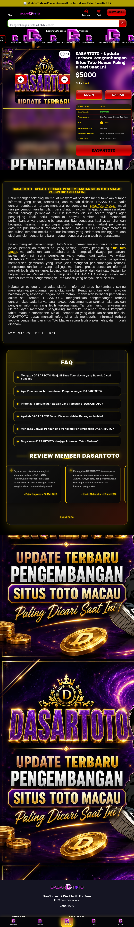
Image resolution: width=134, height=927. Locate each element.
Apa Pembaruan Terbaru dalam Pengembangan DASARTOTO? (61, 391)
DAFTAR (118, 94)
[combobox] (63, 23)
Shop (10, 15)
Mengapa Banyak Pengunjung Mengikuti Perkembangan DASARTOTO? (67, 428)
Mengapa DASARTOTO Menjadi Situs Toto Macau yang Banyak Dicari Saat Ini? (66, 377)
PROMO (13, 924)
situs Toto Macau (103, 205)
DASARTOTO (104, 150)
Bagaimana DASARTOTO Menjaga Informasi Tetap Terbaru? (60, 441)
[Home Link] (30, 13)
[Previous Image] (21, 79)
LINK (94, 924)
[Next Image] (64, 79)
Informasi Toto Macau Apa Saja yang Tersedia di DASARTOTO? (62, 403)
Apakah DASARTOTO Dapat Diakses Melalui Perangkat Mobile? (62, 416)
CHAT (120, 924)
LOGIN (89, 94)
